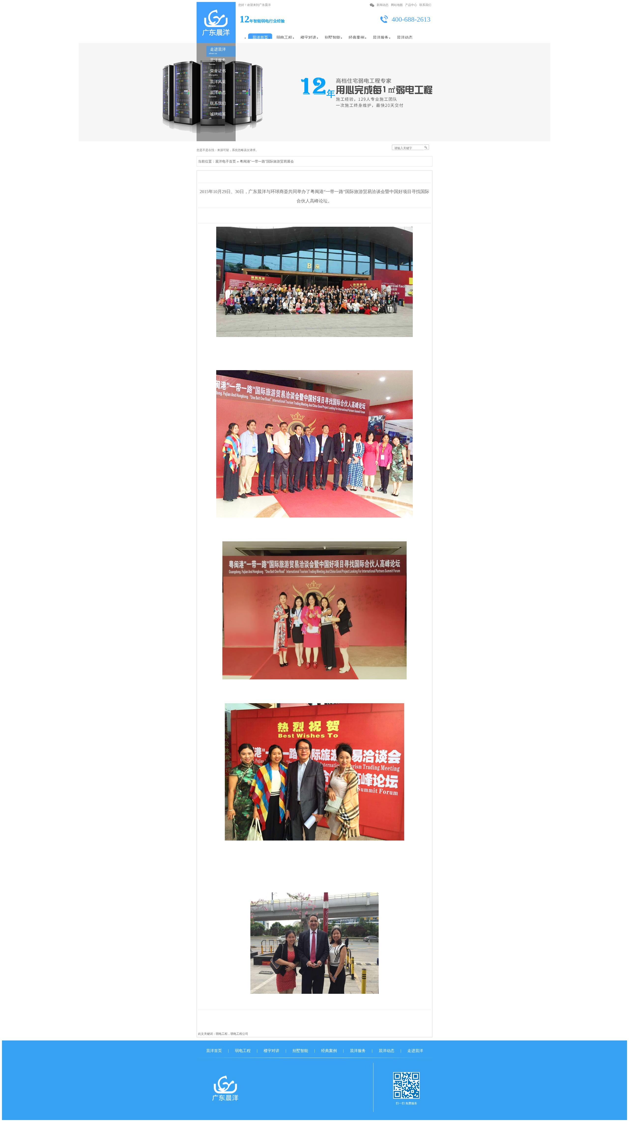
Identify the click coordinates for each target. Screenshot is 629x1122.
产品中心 (411, 5)
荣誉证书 (217, 72)
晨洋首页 (214, 1051)
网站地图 (397, 5)
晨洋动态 (217, 94)
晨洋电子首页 (225, 161)
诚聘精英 (217, 115)
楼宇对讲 (271, 1051)
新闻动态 (382, 5)
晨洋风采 (217, 83)
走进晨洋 (217, 51)
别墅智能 (300, 1051)
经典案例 (329, 1051)
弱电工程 (243, 1051)
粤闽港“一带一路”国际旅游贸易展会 (267, 161)
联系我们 (425, 5)
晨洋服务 (217, 61)
